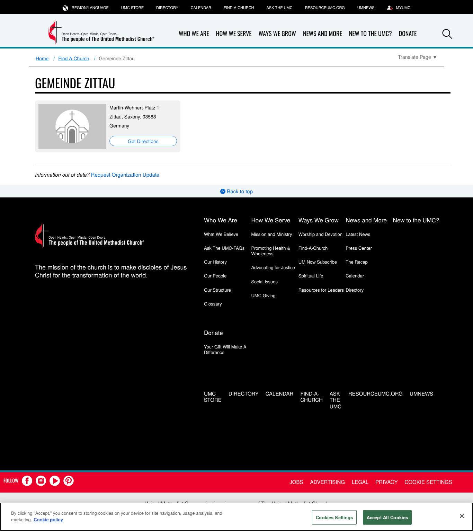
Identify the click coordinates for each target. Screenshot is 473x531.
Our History (215, 261)
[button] (447, 34)
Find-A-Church (239, 7)
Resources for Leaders (321, 289)
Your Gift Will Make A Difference (225, 349)
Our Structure (217, 289)
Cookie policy (48, 519)
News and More (322, 33)
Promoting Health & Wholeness (270, 251)
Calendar (201, 7)
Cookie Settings (428, 482)
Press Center (359, 248)
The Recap (356, 261)
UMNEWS (366, 7)
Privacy (386, 482)
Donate (408, 33)
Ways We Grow (277, 33)
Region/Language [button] (90, 7)
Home (42, 58)
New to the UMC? (370, 33)
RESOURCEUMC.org (325, 7)
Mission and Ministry (271, 234)
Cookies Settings (334, 517)
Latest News (358, 234)
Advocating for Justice (273, 267)
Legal (360, 482)
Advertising (327, 482)
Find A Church (73, 58)
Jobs (296, 482)
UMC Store (132, 7)
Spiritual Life (310, 275)
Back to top (239, 191)
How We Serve (233, 33)
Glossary (213, 303)
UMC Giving (263, 295)
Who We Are (194, 33)
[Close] (462, 515)
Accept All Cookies (387, 517)
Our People (215, 275)
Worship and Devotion (320, 234)
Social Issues (264, 281)
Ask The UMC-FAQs (224, 248)
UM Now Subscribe (317, 261)
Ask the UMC (279, 7)
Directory (167, 7)
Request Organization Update (125, 174)
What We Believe (221, 234)
